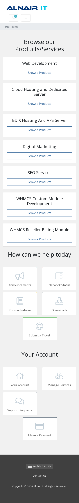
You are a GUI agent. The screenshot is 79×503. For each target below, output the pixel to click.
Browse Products (39, 73)
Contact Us (39, 475)
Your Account (20, 385)
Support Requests (19, 410)
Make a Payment (39, 435)
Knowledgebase (20, 310)
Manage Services (59, 385)
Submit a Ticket (39, 335)
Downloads (59, 310)
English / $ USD (41, 466)
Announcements (19, 285)
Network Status (59, 285)
